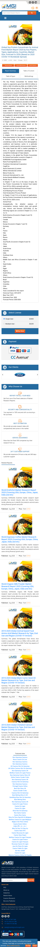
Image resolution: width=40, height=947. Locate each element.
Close (35, 946)
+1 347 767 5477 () (10, 919)
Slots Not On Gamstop (20, 811)
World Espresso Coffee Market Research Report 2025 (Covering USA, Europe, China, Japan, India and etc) (19, 539)
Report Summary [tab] (10, 71)
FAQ (4, 887)
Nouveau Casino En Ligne (20, 844)
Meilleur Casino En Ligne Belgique (20, 819)
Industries (6, 893)
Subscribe (31, 880)
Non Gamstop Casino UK (20, 771)
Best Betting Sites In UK (20, 795)
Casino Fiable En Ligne (20, 848)
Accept (28, 946)
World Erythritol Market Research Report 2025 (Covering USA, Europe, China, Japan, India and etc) (19, 492)
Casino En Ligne (20, 806)
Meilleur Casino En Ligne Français (20, 837)
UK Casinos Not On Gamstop (20, 766)
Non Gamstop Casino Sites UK (20, 775)
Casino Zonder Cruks (20, 791)
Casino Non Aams (20, 815)
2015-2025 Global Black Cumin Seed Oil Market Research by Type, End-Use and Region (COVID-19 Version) (18, 680)
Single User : (9, 319)
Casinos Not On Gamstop (20, 782)
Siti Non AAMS (20, 851)
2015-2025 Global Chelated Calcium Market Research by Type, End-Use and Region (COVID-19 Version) (18, 727)
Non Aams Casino (20, 813)
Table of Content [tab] (28, 71)
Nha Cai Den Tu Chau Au (20, 828)
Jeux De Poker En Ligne (20, 846)
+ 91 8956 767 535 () (10, 923)
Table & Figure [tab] (10, 76)
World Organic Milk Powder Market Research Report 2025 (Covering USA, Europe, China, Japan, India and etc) (17, 586)
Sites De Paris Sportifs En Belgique (20, 817)
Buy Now (20, 331)
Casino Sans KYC (20, 831)
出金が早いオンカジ (20, 826)
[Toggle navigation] (5, 18)
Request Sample (8, 65)
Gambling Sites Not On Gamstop (20, 797)
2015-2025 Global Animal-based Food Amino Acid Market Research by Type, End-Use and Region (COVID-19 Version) (19, 633)
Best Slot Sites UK (20, 788)
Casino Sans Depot (20, 835)
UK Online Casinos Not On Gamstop (20, 768)
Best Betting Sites (20, 799)
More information (13, 946)
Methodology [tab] (29, 76)
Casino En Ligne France (20, 804)
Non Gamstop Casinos (20, 757)
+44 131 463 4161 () (10, 921)
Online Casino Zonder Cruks (20, 777)
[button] (2, 375)
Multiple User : (10, 324)
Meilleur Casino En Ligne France (20, 773)
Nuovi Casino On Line (20, 759)
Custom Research (9, 898)
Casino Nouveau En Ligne (20, 833)
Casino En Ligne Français (20, 842)
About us (6, 890)
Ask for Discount (32, 65)
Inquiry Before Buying (21, 65)
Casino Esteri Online (20, 824)
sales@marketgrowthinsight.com (14, 927)
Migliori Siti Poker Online (20, 822)
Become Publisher (9, 901)
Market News (7, 895)
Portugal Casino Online (20, 786)
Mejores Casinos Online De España (20, 855)
